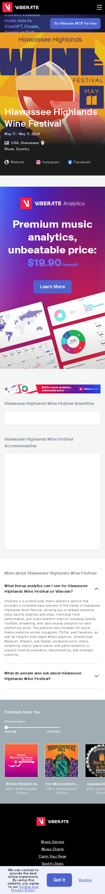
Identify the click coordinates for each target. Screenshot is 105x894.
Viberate (20, 7)
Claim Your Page (52, 856)
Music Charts (52, 849)
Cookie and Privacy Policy (24, 888)
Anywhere (53, 731)
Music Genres (52, 842)
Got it (59, 880)
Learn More (52, 287)
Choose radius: (15, 721)
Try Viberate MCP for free (75, 23)
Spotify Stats (53, 863)
